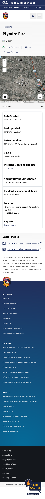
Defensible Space (9, 313)
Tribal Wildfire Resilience (13, 426)
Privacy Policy (7, 468)
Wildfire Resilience (10, 431)
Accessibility (7, 455)
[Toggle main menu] (39, 16)
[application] (22, 79)
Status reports (10, 225)
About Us (6, 298)
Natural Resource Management (15, 372)
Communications (9, 352)
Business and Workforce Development (18, 396)
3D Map (11, 168)
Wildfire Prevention (10, 421)
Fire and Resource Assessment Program (19, 362)
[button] (22, 107)
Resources (6, 318)
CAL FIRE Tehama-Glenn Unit (25, 243)
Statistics (6, 323)
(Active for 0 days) (29, 144)
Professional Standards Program (16, 382)
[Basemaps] (40, 96)
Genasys (31, 102)
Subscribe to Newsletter (12, 328)
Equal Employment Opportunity (16, 357)
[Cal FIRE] (6, 281)
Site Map (5, 473)
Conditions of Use (9, 464)
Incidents (8, 27)
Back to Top (6, 450)
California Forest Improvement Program (20, 401)
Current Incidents (10, 303)
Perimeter (41, 102)
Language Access (9, 459)
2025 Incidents (8, 308)
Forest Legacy (8, 411)
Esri (26, 102)
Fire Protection (9, 367)
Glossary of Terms (9, 477)
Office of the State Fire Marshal (15, 377)
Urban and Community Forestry (15, 416)
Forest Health (8, 406)
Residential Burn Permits (13, 333)
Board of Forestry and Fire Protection (18, 347)
